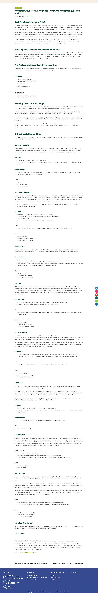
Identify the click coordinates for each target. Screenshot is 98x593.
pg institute (26, 16)
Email (9, 586)
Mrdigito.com (67, 592)
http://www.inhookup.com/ (30, 552)
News (35, 575)
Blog (35, 579)
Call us (10, 580)
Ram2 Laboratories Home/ (33, 577)
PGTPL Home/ (30, 575)
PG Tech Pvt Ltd (18, 7)
